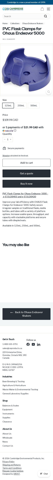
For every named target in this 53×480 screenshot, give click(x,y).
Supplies (6, 417)
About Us (7, 433)
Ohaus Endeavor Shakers (32, 23)
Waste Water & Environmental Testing (20, 389)
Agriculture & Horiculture (14, 385)
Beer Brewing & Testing (14, 381)
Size (5, 99)
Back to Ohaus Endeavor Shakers (28, 314)
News (5, 441)
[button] (26, 129)
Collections (14, 23)
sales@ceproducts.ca (12, 348)
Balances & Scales (11, 405)
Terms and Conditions (12, 468)
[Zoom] (48, 91)
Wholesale (7, 437)
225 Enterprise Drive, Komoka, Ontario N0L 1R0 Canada (14, 355)
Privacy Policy (8, 461)
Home (5, 23)
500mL (33, 105)
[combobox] (26, 16)
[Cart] (42, 9)
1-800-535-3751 (10, 344)
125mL (8, 105)
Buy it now (26, 183)
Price (5, 114)
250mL (21, 105)
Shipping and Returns (12, 465)
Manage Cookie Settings (13, 471)
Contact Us (8, 445)
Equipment (8, 409)
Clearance (7, 421)
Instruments (8, 413)
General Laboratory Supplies (16, 393)
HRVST (17, 474)
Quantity (7, 133)
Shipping (6, 155)
